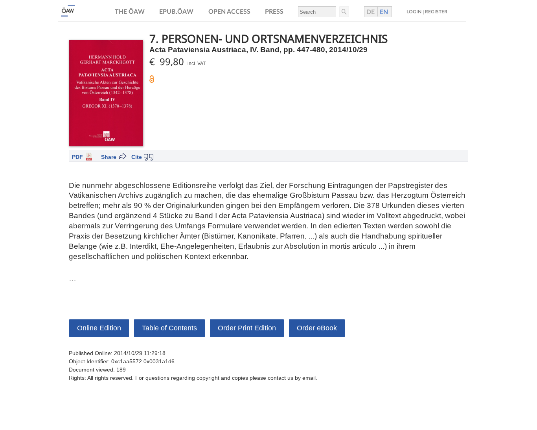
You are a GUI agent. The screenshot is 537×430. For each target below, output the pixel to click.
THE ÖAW (130, 12)
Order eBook (317, 328)
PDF (77, 157)
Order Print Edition (247, 328)
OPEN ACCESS (229, 12)
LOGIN (413, 11)
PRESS (274, 12)
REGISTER (436, 11)
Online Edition (99, 328)
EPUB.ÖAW (176, 12)
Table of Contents (169, 328)
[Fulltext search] (343, 11)
